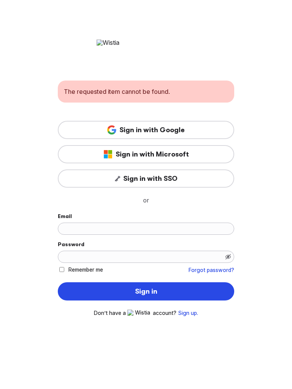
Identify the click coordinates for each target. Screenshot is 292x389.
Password (71, 244)
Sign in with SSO (150, 178)
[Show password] (228, 256)
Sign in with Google (152, 130)
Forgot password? (211, 270)
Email (65, 216)
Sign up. (188, 313)
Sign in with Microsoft (152, 154)
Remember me (85, 269)
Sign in (146, 291)
